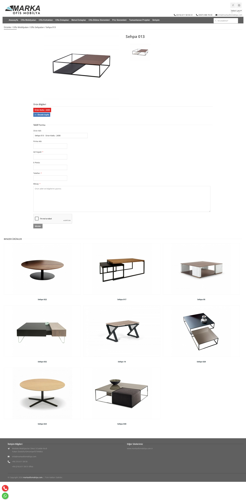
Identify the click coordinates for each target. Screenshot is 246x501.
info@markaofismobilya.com (230, 15)
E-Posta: (36, 162)
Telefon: (37, 173)
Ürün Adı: (37, 130)
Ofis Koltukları (46, 20)
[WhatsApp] (5, 496)
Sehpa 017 (121, 299)
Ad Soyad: (38, 152)
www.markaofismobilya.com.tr (140, 448)
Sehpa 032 (42, 361)
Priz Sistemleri (119, 20)
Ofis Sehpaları (37, 27)
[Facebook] (233, 5)
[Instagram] (239, 5)
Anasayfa (13, 20)
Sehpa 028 (201, 361)
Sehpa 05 (201, 299)
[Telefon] (5, 488)
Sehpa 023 (42, 424)
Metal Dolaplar (78, 20)
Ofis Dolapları (62, 20)
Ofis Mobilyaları (28, 20)
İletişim (156, 20)
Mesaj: (36, 184)
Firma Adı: (37, 141)
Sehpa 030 (121, 424)
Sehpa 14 (122, 361)
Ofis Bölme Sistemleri (99, 20)
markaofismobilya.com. (33, 477)
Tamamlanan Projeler (139, 20)
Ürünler (7, 27)
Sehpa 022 (42, 299)
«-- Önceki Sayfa (42, 114)
